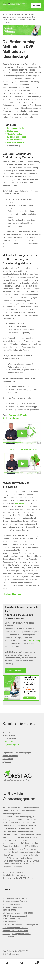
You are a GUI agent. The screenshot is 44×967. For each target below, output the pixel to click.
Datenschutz (8, 758)
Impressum (7, 761)
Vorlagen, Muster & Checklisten (15, 930)
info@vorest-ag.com (11, 744)
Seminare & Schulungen (12, 907)
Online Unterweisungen (12, 936)
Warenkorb (33, 961)
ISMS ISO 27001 (9, 910)
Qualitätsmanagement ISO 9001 (15, 898)
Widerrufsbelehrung (10, 755)
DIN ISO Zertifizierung (11, 918)
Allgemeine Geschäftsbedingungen (17, 752)
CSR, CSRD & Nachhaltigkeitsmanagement (20, 924)
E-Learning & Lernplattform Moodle (17, 933)
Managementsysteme (11, 904)
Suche (22, 963)
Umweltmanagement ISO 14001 (15, 901)
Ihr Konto (7, 963)
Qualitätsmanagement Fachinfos (15, 927)
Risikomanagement (10, 921)
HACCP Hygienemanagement (15, 916)
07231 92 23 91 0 (10, 741)
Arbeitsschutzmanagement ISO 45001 (18, 913)
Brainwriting (19, 503)
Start (7, 14)
